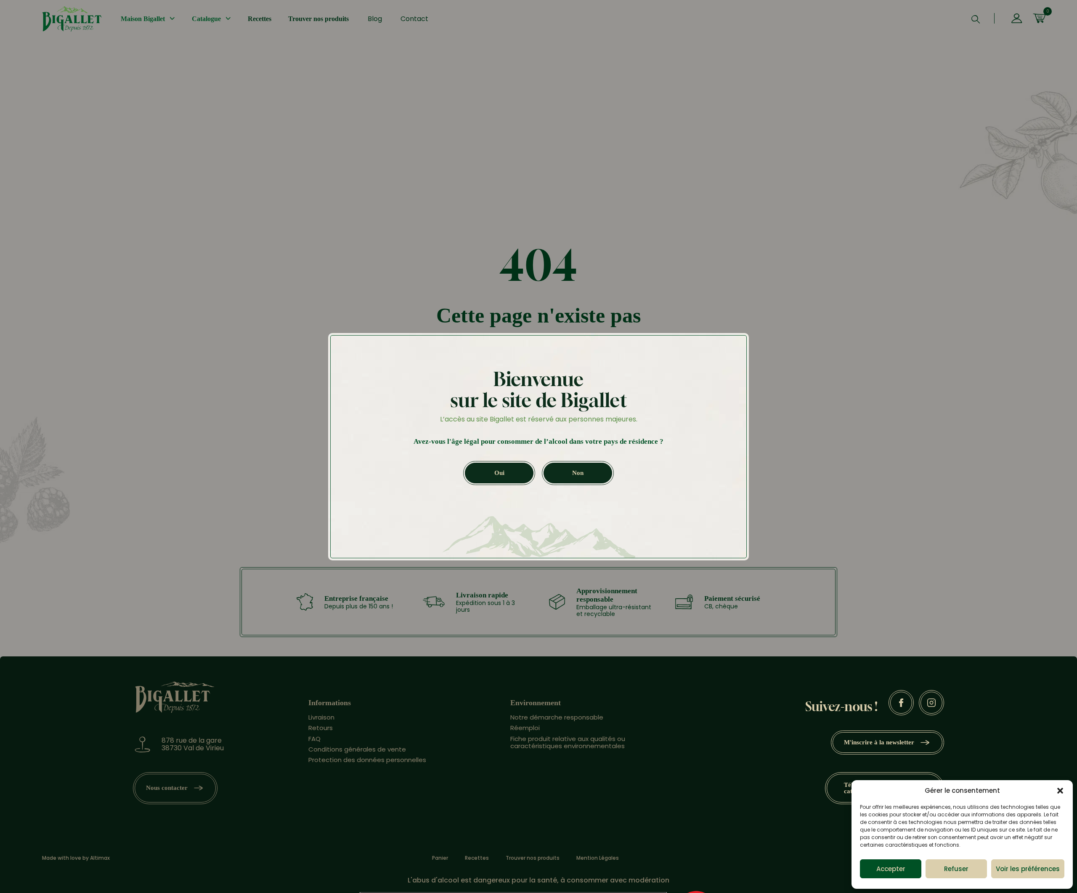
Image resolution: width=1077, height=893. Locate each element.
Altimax (100, 857)
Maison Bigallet (143, 18)
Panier (440, 858)
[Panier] (1039, 18)
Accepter (890, 868)
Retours (320, 727)
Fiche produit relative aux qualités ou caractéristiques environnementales (567, 742)
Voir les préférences (1028, 868)
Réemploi (525, 727)
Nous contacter (167, 787)
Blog (375, 19)
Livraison (321, 717)
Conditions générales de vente (357, 749)
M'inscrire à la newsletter (879, 742)
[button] (1060, 790)
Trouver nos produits (318, 18)
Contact (414, 19)
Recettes (259, 18)
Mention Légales (597, 858)
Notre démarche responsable (556, 717)
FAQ (314, 738)
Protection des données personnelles (367, 759)
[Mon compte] (1016, 18)
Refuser (956, 868)
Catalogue (206, 18)
